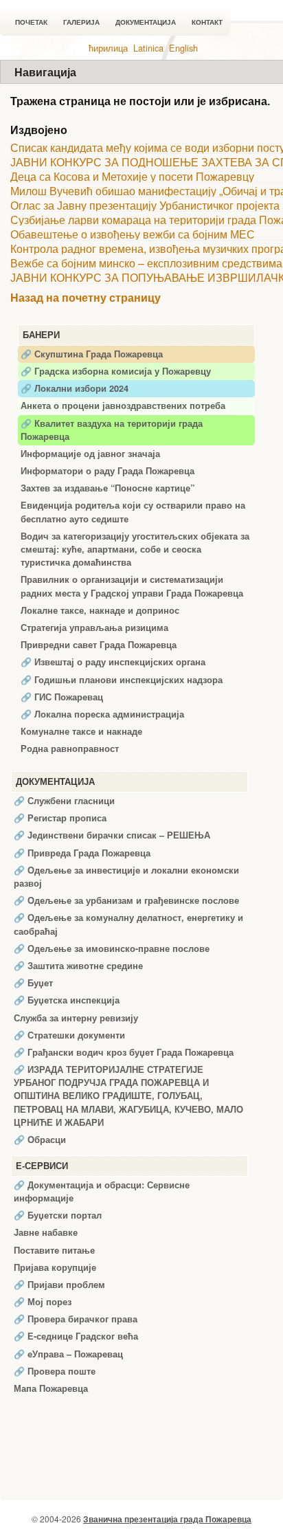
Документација (145, 22)
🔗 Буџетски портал (58, 1215)
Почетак (31, 22)
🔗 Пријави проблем (59, 1284)
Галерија (81, 22)
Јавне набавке (46, 1232)
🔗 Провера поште (54, 1371)
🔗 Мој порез (42, 1302)
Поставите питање (54, 1250)
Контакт (207, 22)
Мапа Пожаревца (51, 1388)
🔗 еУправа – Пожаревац (68, 1354)
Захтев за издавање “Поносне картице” (107, 488)
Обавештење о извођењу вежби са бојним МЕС (132, 234)
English (183, 47)
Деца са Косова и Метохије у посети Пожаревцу (132, 176)
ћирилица (108, 47)
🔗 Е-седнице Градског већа (76, 1336)
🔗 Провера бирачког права (75, 1319)
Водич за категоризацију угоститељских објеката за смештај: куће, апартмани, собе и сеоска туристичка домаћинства (135, 549)
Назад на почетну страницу (85, 298)
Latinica (148, 47)
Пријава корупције (55, 1267)
